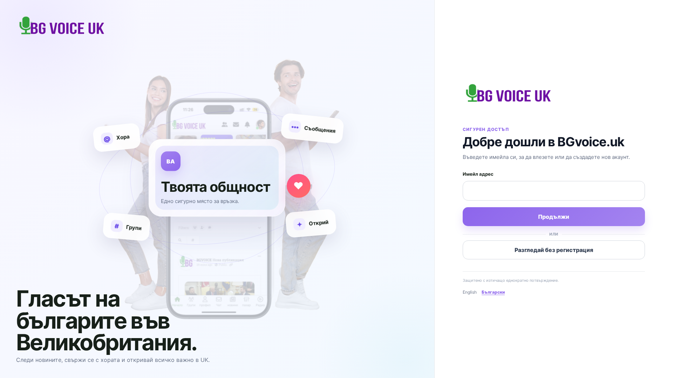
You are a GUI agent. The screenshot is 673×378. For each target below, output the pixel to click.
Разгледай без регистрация (554, 249)
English (470, 292)
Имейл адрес (478, 174)
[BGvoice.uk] (508, 89)
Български (493, 292)
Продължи (553, 216)
